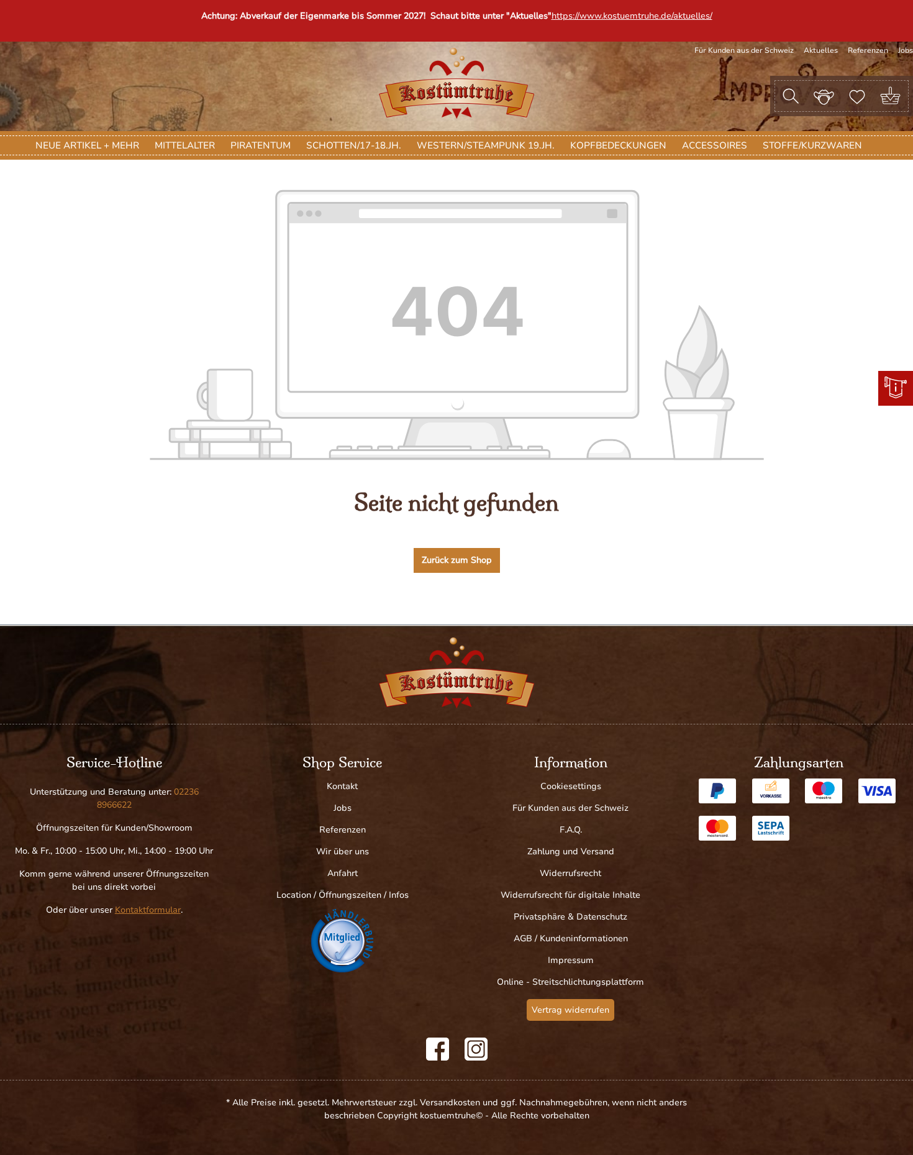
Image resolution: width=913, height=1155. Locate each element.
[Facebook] (437, 1049)
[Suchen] (790, 96)
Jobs (905, 50)
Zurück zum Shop (457, 560)
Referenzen (868, 50)
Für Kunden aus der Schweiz (744, 50)
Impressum (571, 960)
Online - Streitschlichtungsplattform (570, 982)
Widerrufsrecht (570, 873)
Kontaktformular (148, 910)
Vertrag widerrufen (570, 1010)
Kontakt (342, 786)
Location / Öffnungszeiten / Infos (342, 895)
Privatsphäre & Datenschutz (570, 917)
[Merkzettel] (857, 95)
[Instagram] (476, 1049)
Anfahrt (342, 873)
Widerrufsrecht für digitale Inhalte (570, 895)
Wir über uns (342, 851)
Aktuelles (821, 50)
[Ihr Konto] (824, 95)
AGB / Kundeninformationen (571, 938)
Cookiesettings (570, 786)
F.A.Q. (571, 830)
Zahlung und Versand (570, 851)
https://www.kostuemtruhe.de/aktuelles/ (632, 16)
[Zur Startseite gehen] (456, 83)
